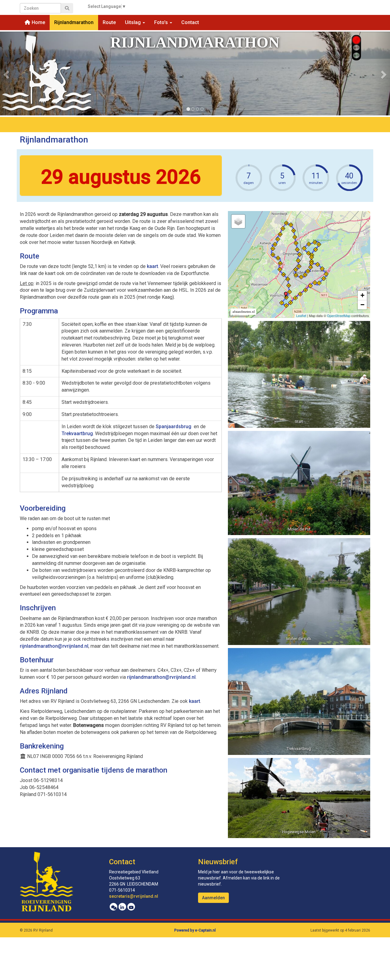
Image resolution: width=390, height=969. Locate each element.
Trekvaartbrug (77, 433)
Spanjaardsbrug (174, 426)
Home (37, 22)
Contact (190, 22)
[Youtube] (131, 907)
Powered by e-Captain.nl (195, 930)
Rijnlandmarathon (74, 22)
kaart (152, 266)
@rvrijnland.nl (54, 646)
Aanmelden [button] (213, 897)
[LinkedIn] (122, 907)
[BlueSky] (113, 907)
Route (109, 22)
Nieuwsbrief (218, 862)
